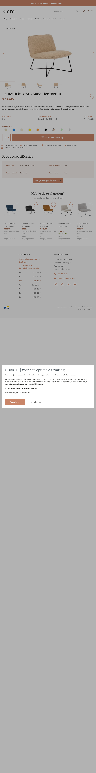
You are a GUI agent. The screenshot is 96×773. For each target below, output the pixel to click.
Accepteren (15, 401)
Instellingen (36, 401)
